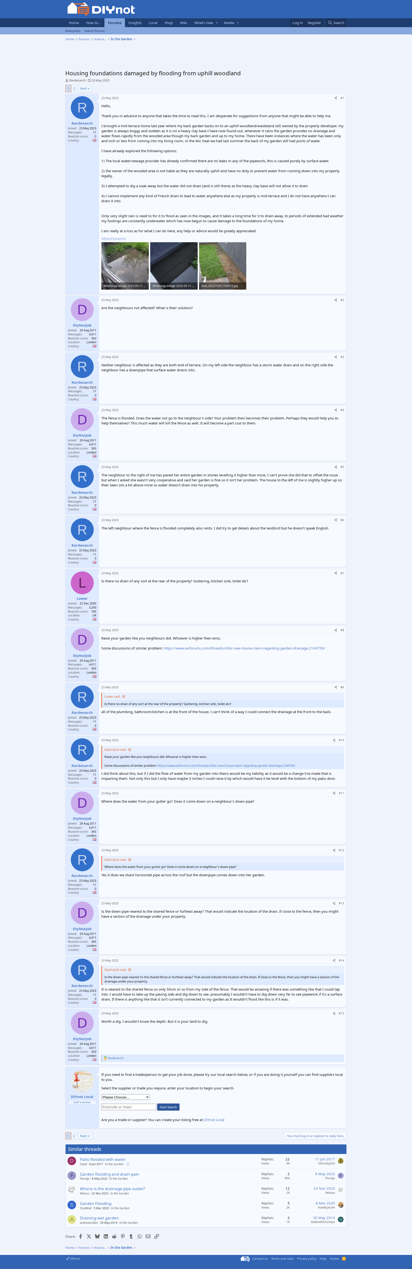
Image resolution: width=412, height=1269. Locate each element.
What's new (203, 22)
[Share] (336, 98)
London (91, 342)
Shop (169, 22)
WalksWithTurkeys (323, 1222)
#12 (341, 850)
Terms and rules (282, 1258)
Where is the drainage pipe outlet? (112, 1188)
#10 (341, 740)
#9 (342, 687)
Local (153, 22)
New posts (72, 31)
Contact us (260, 1258)
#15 (341, 1013)
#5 (342, 467)
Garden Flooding (95, 1203)
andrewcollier (89, 1223)
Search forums (94, 31)
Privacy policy (306, 1258)
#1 (342, 98)
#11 (341, 793)
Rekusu (84, 1193)
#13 (341, 903)
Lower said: (112, 696)
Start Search (168, 1107)
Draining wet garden (99, 1218)
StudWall (86, 1208)
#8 (342, 630)
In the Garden (114, 1164)
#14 (341, 960)
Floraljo (85, 1179)
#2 (342, 300)
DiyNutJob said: (115, 749)
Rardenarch (77, 80)
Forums (114, 22)
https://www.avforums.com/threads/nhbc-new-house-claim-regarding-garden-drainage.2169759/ (244, 648)
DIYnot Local (214, 1119)
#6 (342, 520)
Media (229, 22)
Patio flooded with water (103, 1159)
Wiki (183, 22)
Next (83, 88)
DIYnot (74, 1258)
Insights (135, 22)
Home (74, 22)
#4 (342, 410)
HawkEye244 (326, 1207)
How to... (93, 22)
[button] (217, 22)
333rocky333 (326, 1163)
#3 (342, 357)
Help (323, 1258)
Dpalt (83, 1164)
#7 (342, 573)
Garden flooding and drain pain (109, 1174)
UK (94, 615)
